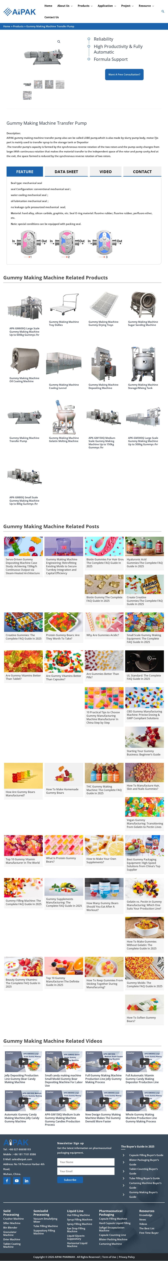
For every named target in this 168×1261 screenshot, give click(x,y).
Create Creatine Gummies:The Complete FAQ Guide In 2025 (145, 601)
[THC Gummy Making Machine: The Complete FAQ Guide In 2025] (104, 772)
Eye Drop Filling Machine (76, 1230)
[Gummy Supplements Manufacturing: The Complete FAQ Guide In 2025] (63, 886)
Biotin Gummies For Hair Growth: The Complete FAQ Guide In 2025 (107, 563)
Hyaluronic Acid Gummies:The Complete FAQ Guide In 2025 (145, 563)
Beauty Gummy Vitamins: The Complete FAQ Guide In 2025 (23, 983)
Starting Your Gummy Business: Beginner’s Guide (143, 752)
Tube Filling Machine (45, 1226)
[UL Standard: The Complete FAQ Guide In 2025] (144, 661)
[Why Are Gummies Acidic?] (104, 621)
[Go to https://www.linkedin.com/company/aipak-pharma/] (26, 1180)
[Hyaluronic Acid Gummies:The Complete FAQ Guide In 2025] (144, 546)
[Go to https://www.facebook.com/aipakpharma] (6, 1180)
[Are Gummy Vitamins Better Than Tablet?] (23, 661)
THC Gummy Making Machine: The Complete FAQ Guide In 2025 (104, 790)
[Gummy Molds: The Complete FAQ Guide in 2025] (144, 967)
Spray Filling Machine (79, 1224)
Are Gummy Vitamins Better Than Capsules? (63, 677)
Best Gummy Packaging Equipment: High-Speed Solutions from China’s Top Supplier (143, 864)
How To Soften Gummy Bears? (141, 1019)
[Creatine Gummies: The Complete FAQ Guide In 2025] (23, 621)
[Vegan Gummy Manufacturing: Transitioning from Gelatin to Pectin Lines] (144, 806)
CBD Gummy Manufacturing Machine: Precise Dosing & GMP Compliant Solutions (144, 715)
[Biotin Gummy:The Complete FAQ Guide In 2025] (104, 584)
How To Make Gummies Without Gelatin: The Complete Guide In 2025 (142, 945)
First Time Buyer (148, 1232)
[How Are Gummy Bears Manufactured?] (23, 775)
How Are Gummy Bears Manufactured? (20, 793)
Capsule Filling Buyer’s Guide (146, 1155)
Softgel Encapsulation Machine (112, 1229)
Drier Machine (11, 1239)
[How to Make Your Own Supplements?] (104, 845)
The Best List (146, 1228)
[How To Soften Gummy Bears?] (144, 1004)
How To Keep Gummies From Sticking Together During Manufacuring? (104, 984)
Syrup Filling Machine (79, 1219)
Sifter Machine (12, 1223)
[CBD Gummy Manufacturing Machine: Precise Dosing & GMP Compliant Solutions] (144, 697)
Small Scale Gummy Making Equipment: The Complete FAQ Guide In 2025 (144, 638)
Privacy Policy (127, 1257)
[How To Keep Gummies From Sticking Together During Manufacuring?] (104, 966)
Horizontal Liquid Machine (77, 1244)
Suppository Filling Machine (44, 1232)
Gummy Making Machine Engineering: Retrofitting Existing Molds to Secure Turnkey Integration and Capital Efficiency (61, 566)
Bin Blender (10, 1227)
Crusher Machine (13, 1218)
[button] (71, 5)
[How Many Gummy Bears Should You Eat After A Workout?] (104, 888)
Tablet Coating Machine (12, 1245)
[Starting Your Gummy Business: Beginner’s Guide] (144, 737)
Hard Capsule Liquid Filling (114, 1223)
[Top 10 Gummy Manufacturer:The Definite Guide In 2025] (63, 965)
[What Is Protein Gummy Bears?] (63, 844)
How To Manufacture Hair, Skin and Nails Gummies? (143, 787)
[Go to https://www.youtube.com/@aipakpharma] (16, 1180)
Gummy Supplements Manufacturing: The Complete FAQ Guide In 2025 (64, 902)
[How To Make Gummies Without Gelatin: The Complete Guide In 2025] (144, 927)
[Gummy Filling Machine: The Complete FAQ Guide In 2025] (23, 887)
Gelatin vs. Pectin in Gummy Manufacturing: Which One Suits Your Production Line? (144, 905)
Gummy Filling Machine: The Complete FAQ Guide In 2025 (24, 902)
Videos (143, 1224)
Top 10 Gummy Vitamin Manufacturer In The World (23, 861)
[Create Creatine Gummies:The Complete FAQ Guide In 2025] (144, 584)
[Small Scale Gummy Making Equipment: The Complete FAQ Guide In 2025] (144, 621)
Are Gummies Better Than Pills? (102, 675)
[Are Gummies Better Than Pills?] (104, 660)
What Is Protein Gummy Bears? (61, 859)
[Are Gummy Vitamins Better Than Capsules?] (63, 661)
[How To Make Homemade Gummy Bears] (63, 774)
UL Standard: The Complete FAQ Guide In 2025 (144, 677)
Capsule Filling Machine (113, 1218)
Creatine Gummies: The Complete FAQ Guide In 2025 (24, 636)
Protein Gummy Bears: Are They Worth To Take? (63, 636)
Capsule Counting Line (112, 1235)
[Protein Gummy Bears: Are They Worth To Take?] (63, 621)
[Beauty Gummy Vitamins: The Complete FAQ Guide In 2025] (23, 966)
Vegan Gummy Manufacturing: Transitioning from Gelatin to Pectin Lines (145, 823)
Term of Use (109, 1257)
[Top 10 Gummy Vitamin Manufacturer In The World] (23, 845)
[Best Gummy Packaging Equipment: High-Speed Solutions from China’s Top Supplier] (144, 845)
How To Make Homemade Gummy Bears (62, 791)
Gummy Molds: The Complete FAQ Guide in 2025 (144, 984)
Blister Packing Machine (113, 1239)
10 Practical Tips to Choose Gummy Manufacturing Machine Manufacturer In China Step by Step (103, 717)
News (142, 1219)
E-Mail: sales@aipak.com (17, 1159)
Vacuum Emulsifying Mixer (45, 1220)
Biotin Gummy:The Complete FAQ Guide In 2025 (104, 599)
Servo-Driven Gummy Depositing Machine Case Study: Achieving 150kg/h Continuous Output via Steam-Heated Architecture (23, 566)
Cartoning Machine (110, 1243)
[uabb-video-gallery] (23, 1061)
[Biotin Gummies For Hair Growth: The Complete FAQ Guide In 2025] (104, 546)
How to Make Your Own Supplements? (101, 860)
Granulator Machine (9, 1233)
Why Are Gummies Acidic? (102, 635)
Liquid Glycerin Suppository (76, 1237)
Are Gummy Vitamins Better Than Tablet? (23, 677)
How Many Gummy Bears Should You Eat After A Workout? (102, 906)
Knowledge (145, 1215)
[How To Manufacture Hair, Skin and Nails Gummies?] (144, 772)
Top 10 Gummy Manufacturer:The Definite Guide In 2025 (62, 981)
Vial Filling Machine (78, 1215)
